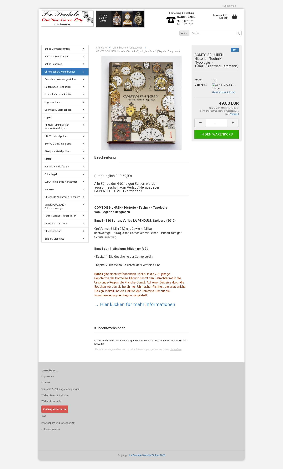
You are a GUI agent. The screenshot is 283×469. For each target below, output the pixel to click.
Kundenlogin (229, 5)
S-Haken (49, 189)
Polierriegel (50, 174)
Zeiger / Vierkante (54, 238)
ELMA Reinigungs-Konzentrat (60, 181)
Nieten (48, 158)
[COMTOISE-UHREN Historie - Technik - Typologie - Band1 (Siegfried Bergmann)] (141, 103)
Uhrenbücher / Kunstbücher (59, 71)
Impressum (47, 376)
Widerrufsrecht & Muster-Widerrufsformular (55, 398)
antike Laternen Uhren (56, 56)
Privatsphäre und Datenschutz (58, 422)
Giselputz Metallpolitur (56, 151)
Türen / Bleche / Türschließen (60, 215)
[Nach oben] (272, 463)
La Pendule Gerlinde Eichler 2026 (147, 455)
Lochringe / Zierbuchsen (58, 109)
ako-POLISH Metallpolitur (58, 143)
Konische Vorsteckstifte (57, 94)
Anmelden (175, 349)
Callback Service (50, 429)
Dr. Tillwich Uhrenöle (55, 223)
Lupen (47, 117)
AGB (43, 416)
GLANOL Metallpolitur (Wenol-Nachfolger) (56, 127)
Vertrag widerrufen (55, 409)
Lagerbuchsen (52, 102)
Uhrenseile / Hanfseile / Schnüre (62, 197)
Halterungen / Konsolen (57, 86)
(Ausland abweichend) (223, 92)
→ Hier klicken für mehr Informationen (134, 304)
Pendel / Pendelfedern (56, 166)
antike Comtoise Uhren (57, 48)
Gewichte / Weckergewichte (60, 79)
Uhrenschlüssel (53, 231)
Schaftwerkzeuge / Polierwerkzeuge (55, 206)
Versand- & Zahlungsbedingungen (60, 389)
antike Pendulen (53, 64)
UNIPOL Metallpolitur (55, 136)
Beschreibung (105, 157)
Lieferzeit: (200, 84)
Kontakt (45, 382)
